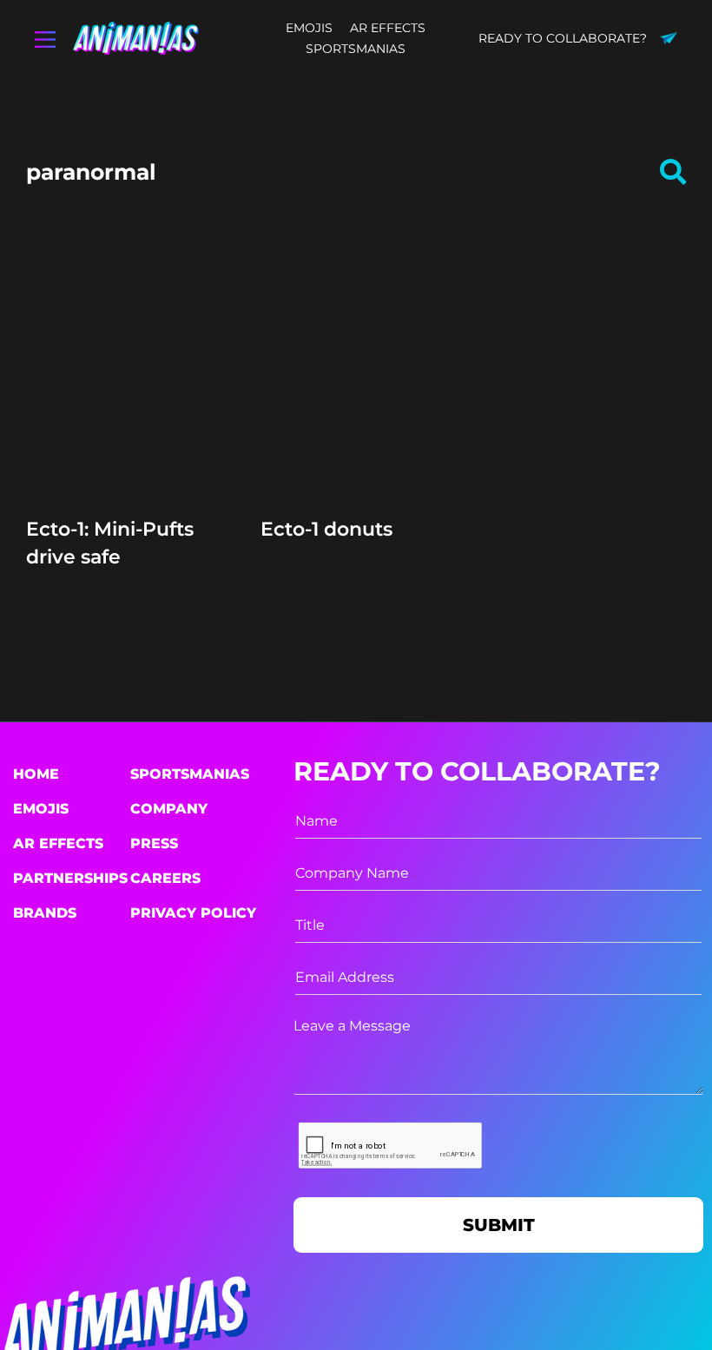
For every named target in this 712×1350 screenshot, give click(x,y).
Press (154, 843)
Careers (165, 878)
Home (36, 774)
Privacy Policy (193, 913)
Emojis (41, 808)
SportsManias (189, 774)
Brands (44, 913)
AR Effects (58, 843)
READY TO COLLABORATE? (562, 38)
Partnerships (70, 878)
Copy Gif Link (129, 424)
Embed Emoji (121, 457)
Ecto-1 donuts (326, 529)
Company (169, 808)
